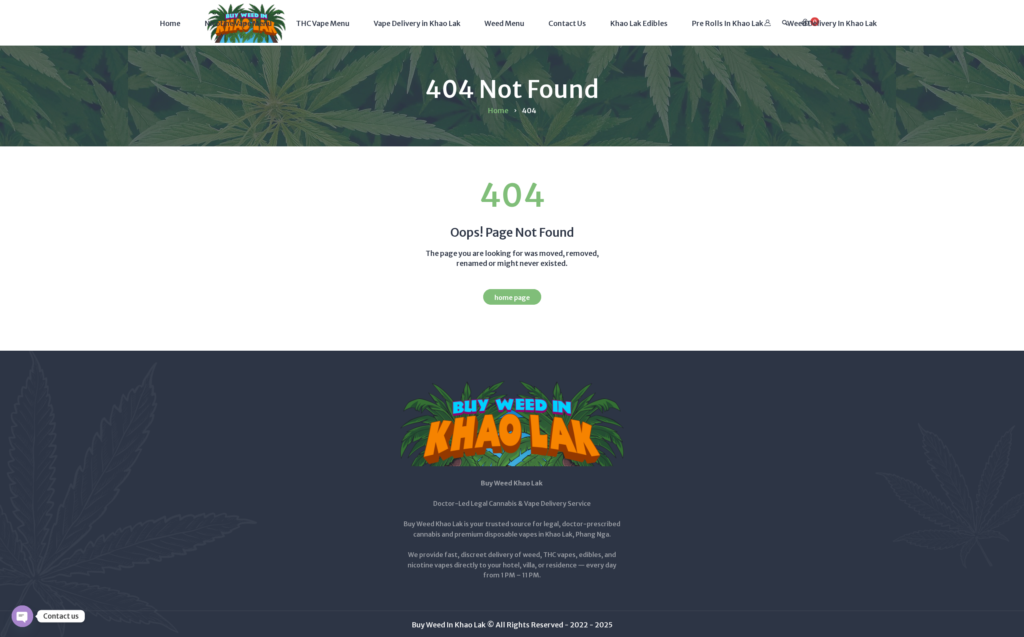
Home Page (512, 298)
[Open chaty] (22, 616)
